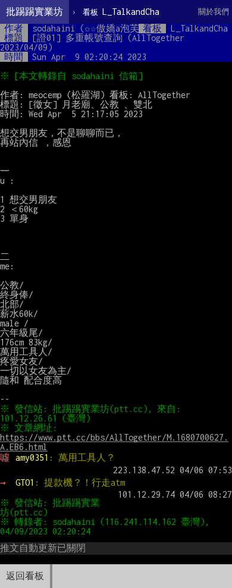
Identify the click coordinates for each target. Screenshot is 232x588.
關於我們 (213, 11)
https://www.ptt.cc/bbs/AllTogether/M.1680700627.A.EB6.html (114, 442)
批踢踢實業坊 (34, 12)
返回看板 (25, 576)
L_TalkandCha (121, 12)
